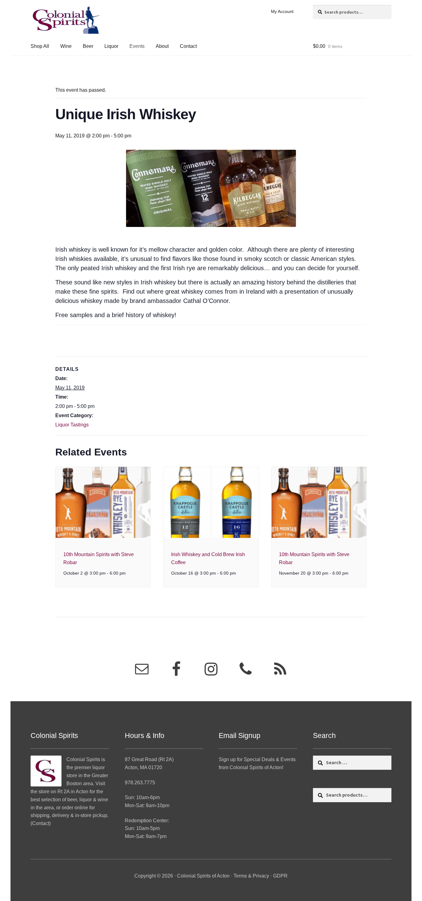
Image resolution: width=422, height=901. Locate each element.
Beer (88, 46)
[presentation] (103, 502)
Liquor (111, 46)
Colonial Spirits (83, 759)
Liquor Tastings (72, 424)
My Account (282, 11)
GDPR (280, 875)
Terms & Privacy (251, 875)
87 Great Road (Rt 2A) (149, 759)
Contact (188, 46)
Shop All (40, 46)
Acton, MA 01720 (143, 767)
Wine (66, 46)
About (162, 46)
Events (137, 46)
